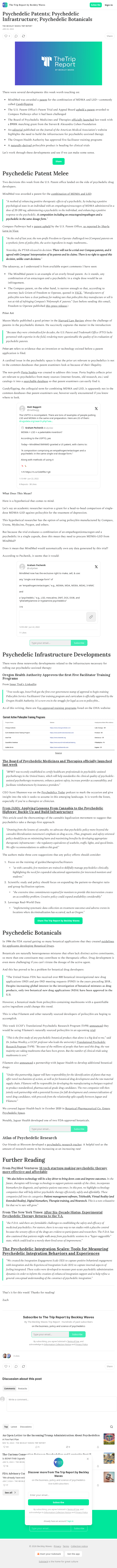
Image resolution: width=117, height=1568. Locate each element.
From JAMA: (11, 808)
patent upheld (42, 226)
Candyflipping (24, 104)
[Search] (111, 1427)
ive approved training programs (57, 708)
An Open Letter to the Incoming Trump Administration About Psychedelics (51, 1435)
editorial (17, 130)
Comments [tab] (9, 1388)
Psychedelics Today (53, 792)
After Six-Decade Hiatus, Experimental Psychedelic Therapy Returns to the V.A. (52, 1214)
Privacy (57, 1546)
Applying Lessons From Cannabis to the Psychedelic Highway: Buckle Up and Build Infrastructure (52, 810)
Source (58, 753)
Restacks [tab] (22, 1388)
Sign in (109, 4)
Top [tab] (6, 1426)
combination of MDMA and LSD (71, 194)
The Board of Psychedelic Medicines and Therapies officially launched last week (57, 763)
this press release (56, 306)
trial (92, 1030)
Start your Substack (50, 1553)
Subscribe (96, 5)
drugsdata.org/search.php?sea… (36, 421)
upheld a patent (85, 110)
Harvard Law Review (71, 321)
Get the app (73, 1553)
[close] (87, 1458)
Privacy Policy (81, 1512)
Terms (66, 1546)
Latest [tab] (14, 1426)
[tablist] (15, 1389)
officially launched (83, 120)
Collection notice (79, 1546)
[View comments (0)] (16, 36)
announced (96, 1026)
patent (43, 100)
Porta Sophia (29, 372)
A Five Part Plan (10, 1439)
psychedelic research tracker (64, 1144)
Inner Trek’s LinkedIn (23, 684)
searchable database (36, 381)
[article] (58, 1441)
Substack (43, 1561)
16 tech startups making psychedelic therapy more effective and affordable (54, 1170)
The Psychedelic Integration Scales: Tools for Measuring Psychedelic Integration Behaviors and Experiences (55, 1251)
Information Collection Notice (57, 1512)
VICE (78, 293)
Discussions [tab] (26, 1426)
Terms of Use (73, 1509)
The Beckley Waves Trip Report (17, 26)
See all (8, 1492)
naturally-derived (21, 145)
